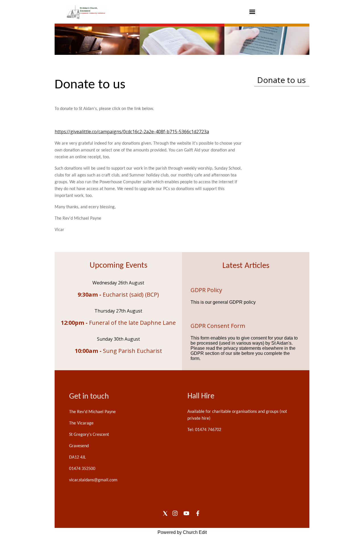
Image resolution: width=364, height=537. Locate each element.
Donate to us (281, 79)
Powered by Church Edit (182, 532)
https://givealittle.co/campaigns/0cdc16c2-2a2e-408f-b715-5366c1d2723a (132, 131)
